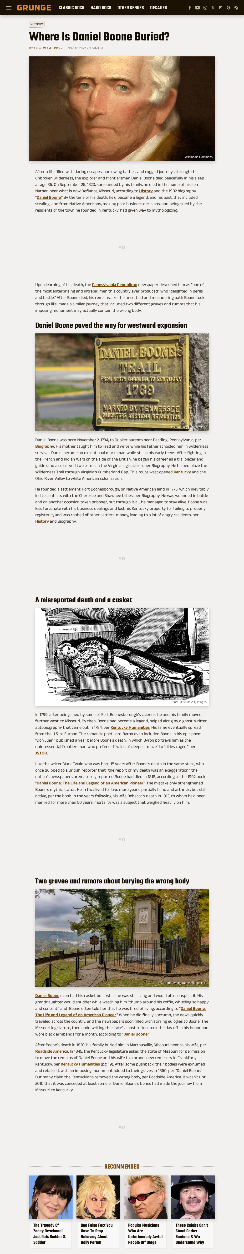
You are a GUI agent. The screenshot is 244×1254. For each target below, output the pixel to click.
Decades (158, 8)
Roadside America (51, 1051)
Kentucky (182, 472)
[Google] (228, 8)
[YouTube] (197, 8)
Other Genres (130, 8)
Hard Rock (101, 8)
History (36, 24)
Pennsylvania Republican (114, 284)
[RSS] (236, 8)
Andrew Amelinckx (48, 48)
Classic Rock (71, 8)
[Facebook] (190, 8)
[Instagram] (205, 8)
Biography (44, 446)
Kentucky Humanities (130, 727)
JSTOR (41, 753)
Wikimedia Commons (199, 157)
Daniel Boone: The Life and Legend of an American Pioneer (90, 783)
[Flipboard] (221, 8)
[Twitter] (213, 8)
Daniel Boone (49, 197)
